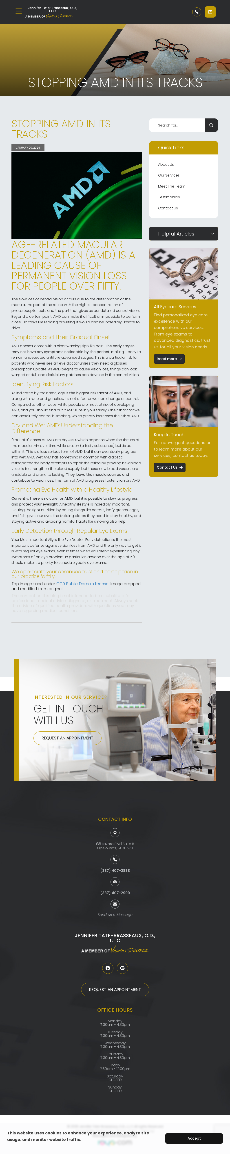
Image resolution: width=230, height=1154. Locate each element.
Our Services (169, 175)
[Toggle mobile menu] (18, 11)
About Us (166, 164)
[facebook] (107, 968)
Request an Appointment (67, 738)
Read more (167, 358)
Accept (194, 1138)
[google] (122, 968)
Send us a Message (115, 915)
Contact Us (168, 208)
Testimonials (169, 197)
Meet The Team (171, 186)
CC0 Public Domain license (82, 584)
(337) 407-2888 (115, 870)
